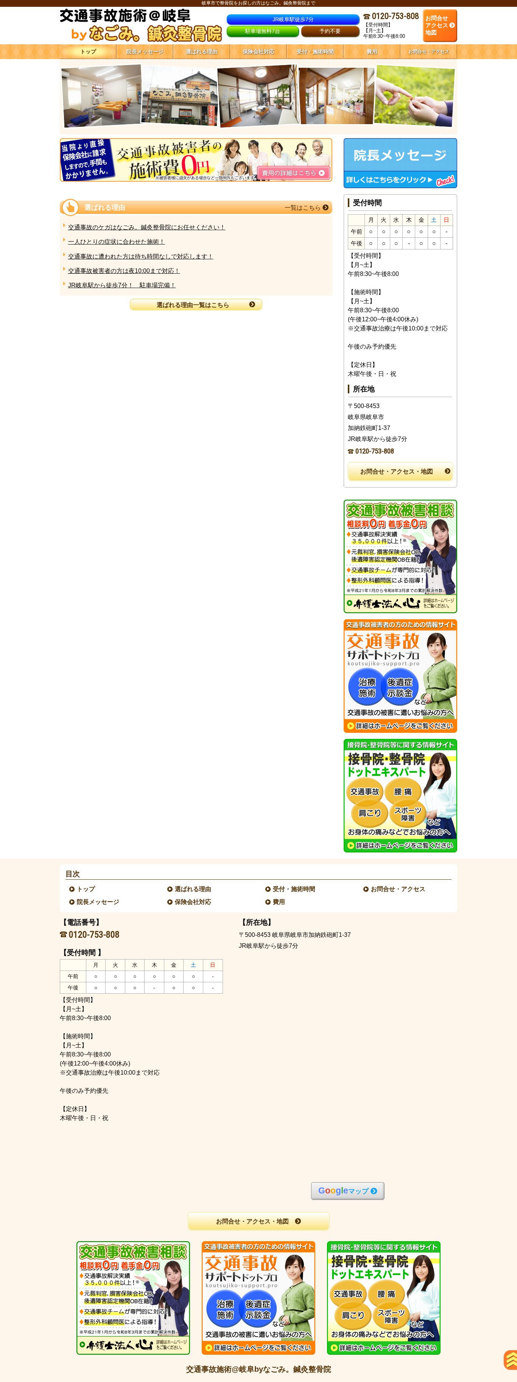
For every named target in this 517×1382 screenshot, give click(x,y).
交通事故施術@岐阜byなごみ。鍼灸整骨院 (258, 1369)
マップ (343, 1190)
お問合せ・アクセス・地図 (396, 471)
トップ (88, 51)
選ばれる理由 (193, 889)
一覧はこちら (303, 207)
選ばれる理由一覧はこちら (193, 305)
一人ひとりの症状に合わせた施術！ (116, 241)
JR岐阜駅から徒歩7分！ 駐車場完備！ (122, 285)
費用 (279, 902)
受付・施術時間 (294, 889)
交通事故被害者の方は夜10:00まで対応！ (124, 271)
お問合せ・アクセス (398, 889)
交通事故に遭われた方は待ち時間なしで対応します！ (140, 256)
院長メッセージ (98, 902)
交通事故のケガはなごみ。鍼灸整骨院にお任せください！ (147, 227)
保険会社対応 (193, 902)
